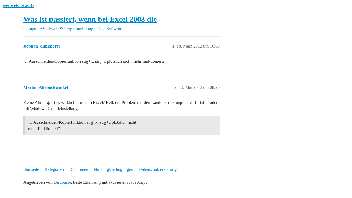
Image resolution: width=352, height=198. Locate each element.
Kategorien (54, 169)
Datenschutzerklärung (158, 169)
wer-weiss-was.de (18, 5)
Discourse (62, 182)
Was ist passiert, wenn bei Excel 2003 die (90, 19)
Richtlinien (78, 169)
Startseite (31, 169)
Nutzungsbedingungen (113, 169)
